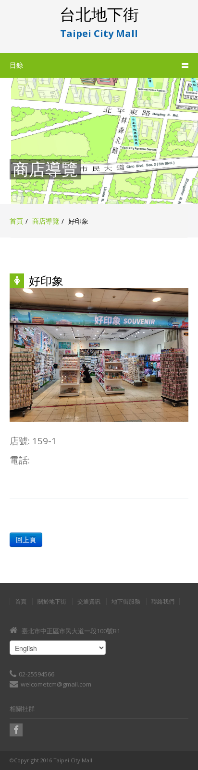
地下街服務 (125, 601)
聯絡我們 (162, 601)
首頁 (16, 220)
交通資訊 (88, 601)
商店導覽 (45, 220)
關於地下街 (51, 601)
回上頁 (26, 539)
